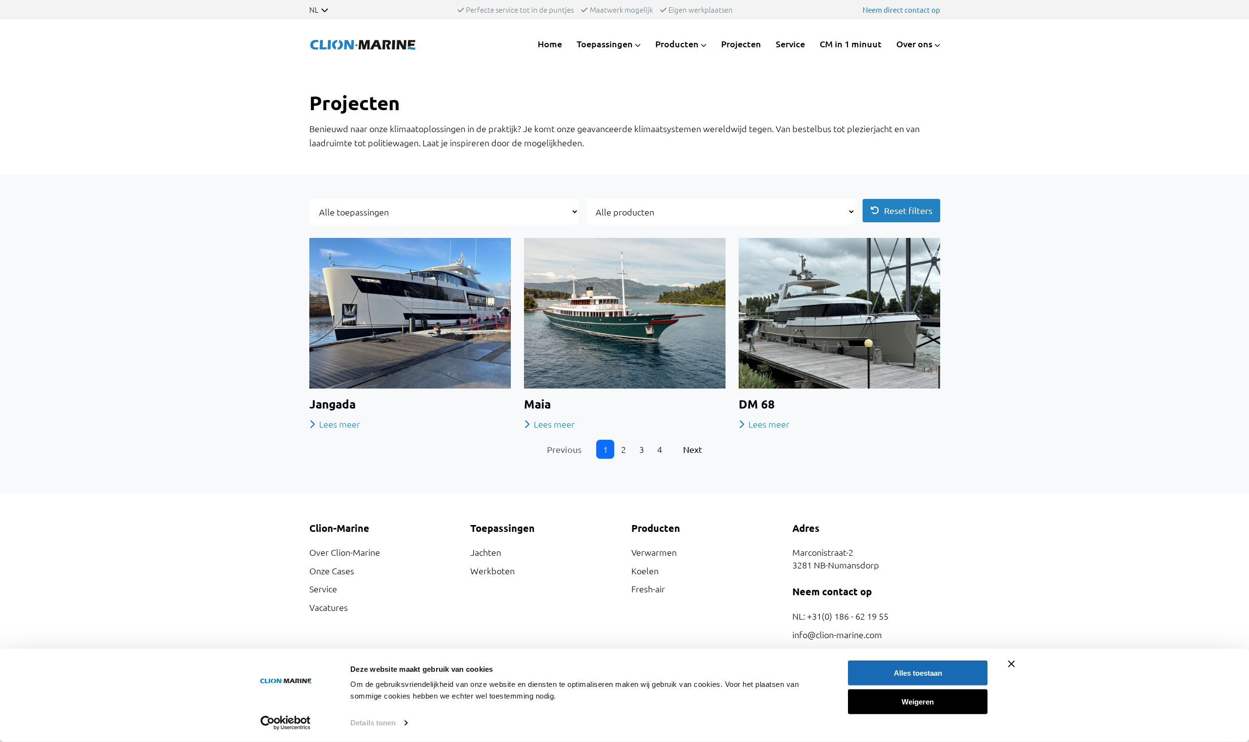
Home (550, 43)
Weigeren (918, 701)
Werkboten (492, 570)
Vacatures (328, 607)
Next (692, 449)
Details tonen (373, 723)
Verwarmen (654, 552)
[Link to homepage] (363, 43)
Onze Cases (331, 570)
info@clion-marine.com (837, 634)
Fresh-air (648, 588)
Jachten (485, 552)
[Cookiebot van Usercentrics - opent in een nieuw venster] (285, 723)
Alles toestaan (918, 673)
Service (790, 43)
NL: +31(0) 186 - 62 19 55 (840, 616)
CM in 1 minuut (851, 43)
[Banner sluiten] (1011, 664)
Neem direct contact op (901, 9)
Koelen (645, 570)
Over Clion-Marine (344, 552)
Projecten (741, 43)
